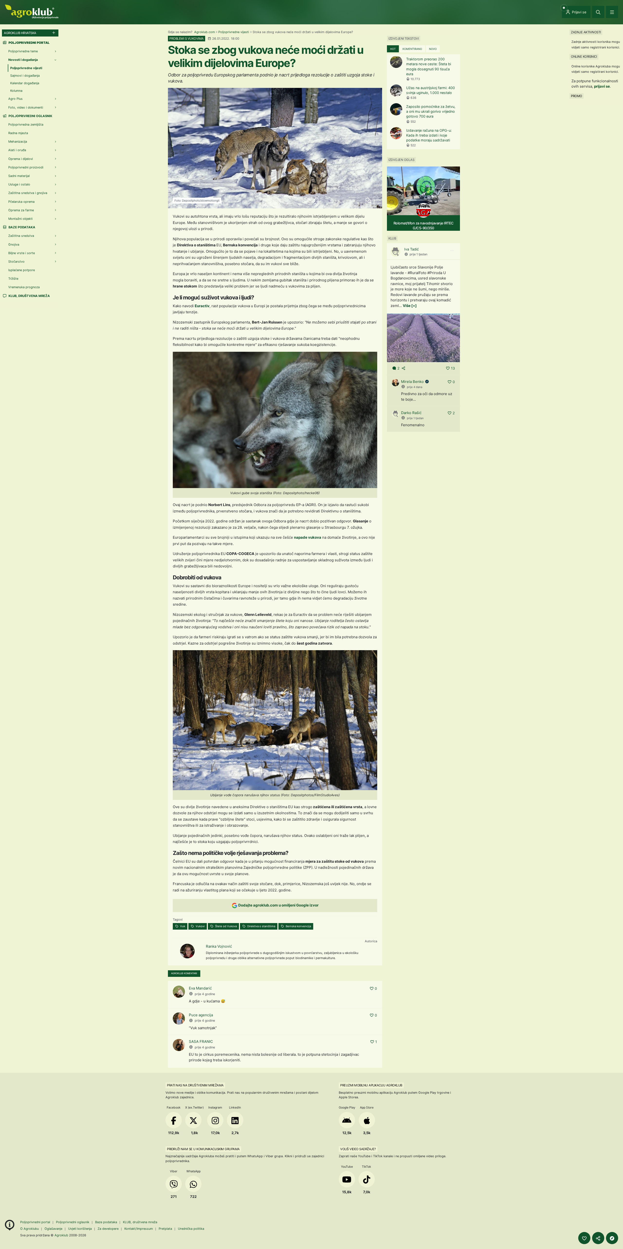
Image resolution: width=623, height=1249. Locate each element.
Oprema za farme (21, 210)
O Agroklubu (29, 1228)
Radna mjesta (18, 133)
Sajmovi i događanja (25, 75)
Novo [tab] (433, 49)
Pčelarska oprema (21, 202)
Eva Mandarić (200, 988)
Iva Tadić (411, 249)
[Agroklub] (31, 11)
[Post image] (423, 337)
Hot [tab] (393, 49)
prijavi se (602, 86)
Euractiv (202, 306)
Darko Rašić (411, 412)
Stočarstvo (16, 261)
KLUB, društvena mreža (29, 296)
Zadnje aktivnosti (586, 32)
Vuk (182, 926)
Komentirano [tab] (412, 49)
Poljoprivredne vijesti (233, 32)
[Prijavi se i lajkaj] (584, 1238)
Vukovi (200, 926)
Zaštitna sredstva (21, 236)
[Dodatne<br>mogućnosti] (612, 1238)
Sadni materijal (19, 176)
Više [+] (410, 305)
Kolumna (16, 91)
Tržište (13, 278)
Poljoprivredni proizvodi (25, 167)
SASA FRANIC (201, 1041)
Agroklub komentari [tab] (184, 973)
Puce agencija (201, 1015)
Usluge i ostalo (19, 184)
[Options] (452, 251)
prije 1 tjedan (418, 254)
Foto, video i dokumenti (25, 107)
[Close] (598, 12)
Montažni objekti (20, 219)
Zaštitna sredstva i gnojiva (27, 193)
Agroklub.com (204, 32)
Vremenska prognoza (24, 287)
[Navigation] (612, 12)
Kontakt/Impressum (138, 1228)
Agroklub (61, 1235)
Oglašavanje (53, 1228)
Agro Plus (15, 99)
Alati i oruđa (17, 150)
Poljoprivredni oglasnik (30, 116)
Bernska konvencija (298, 926)
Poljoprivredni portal (35, 1222)
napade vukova (307, 537)
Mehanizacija (17, 141)
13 (453, 368)
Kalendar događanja (24, 83)
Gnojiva (13, 244)
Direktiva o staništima (261, 926)
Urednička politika (191, 1228)
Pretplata (165, 1228)
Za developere (108, 1228)
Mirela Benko (412, 381)
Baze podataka (21, 227)
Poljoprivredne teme (23, 51)
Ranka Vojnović (219, 946)
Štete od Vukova (225, 926)
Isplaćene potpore (21, 270)
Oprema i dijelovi (20, 159)
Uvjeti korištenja (80, 1228)
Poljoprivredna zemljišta (25, 124)
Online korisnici (584, 56)
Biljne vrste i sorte (21, 253)
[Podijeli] (598, 1238)
